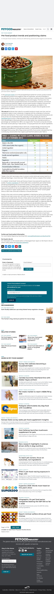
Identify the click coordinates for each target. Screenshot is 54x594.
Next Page (15, 527)
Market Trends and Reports (27, 361)
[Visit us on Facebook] (20, 551)
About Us (17, 590)
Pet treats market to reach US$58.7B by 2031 (35, 393)
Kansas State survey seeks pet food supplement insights (25, 420)
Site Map (49, 590)
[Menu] (51, 29)
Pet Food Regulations (7, 307)
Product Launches (24, 375)
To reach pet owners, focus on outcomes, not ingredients (31, 459)
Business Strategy (24, 497)
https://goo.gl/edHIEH (22, 242)
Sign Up (11, 300)
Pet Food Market (6, 33)
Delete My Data (27, 554)
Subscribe (5, 590)
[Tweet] (13, 48)
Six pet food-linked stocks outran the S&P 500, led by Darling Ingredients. (33, 506)
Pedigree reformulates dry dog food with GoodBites (34, 407)
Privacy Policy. (20, 297)
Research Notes (23, 442)
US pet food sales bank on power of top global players (36, 347)
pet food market (10, 94)
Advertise (11, 590)
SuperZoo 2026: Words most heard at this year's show (34, 487)
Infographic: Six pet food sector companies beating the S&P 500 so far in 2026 (35, 502)
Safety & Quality (23, 469)
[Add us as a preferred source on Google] (19, 246)
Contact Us (25, 590)
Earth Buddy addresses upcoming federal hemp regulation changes (22, 309)
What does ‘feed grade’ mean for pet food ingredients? (35, 339)
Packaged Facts (6, 118)
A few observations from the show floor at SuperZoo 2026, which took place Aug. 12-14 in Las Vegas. (35, 490)
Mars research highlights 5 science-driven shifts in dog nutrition (33, 445)
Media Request (33, 590)
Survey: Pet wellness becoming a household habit (32, 365)
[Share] (6, 48)
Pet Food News (5, 317)
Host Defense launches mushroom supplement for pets (33, 431)
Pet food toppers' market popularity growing (9, 338)
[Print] (2, 48)
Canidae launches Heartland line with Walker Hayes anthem (34, 379)
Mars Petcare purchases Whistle (8, 346)
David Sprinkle (9, 43)
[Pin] (16, 48)
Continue (28, 269)
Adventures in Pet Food (25, 455)
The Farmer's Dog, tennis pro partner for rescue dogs (18, 319)
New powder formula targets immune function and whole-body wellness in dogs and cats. (36, 435)
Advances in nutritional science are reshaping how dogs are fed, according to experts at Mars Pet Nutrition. (35, 449)
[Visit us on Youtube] (26, 551)
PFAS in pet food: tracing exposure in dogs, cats (34, 473)
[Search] (48, 29)
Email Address (28, 262)
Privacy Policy (42, 590)
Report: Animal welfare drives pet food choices (35, 515)
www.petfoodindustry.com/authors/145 (39, 236)
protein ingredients (13, 183)
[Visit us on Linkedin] (23, 551)
